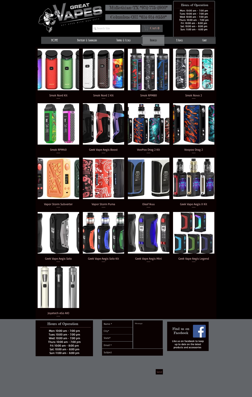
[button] (153, 28)
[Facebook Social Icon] (199, 331)
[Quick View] (58, 69)
